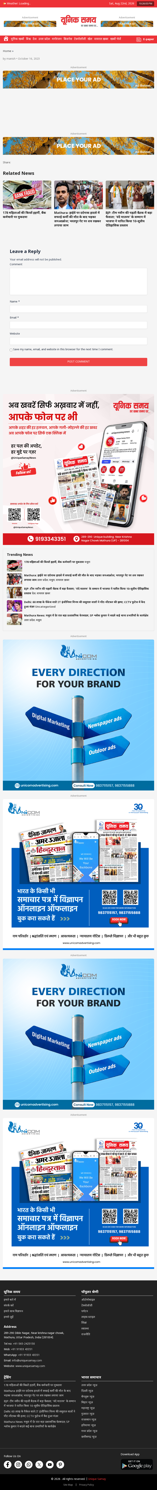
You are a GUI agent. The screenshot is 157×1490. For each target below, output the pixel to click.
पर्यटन (84, 1311)
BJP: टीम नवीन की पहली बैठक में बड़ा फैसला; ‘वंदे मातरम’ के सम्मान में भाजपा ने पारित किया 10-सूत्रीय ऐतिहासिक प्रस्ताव (129, 219)
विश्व (28, 39)
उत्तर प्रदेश (44, 39)
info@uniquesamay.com (27, 1361)
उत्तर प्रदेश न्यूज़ (89, 1385)
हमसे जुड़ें (8, 1317)
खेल (90, 39)
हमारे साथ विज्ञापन (13, 1311)
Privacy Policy (86, 1485)
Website (15, 334)
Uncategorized (45, 607)
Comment (16, 264)
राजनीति (85, 1334)
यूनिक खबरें (17, 39)
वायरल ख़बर (101, 39)
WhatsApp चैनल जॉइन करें (96, 1465)
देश (35, 39)
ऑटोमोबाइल (88, 1300)
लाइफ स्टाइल (88, 1317)
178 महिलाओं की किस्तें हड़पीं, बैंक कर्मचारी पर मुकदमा (24, 215)
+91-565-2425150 (24, 1344)
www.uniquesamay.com (30, 1366)
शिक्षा (84, 1323)
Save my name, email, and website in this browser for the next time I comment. (63, 349)
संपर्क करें (9, 1306)
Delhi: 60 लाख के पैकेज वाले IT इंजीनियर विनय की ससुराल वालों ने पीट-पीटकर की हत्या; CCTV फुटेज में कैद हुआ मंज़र (39, 1414)
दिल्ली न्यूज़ (87, 1391)
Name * (15, 302)
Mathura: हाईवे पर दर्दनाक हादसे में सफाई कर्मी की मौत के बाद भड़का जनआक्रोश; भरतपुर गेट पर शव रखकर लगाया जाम (77, 219)
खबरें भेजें (115, 39)
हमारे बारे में (10, 1300)
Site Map (68, 1485)
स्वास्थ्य (85, 1329)
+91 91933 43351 (22, 1349)
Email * (14, 318)
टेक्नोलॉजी (80, 39)
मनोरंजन (57, 39)
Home (7, 51)
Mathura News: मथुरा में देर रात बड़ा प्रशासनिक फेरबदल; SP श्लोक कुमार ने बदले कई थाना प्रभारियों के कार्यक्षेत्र (86, 616)
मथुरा (87, 562)
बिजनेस (68, 39)
